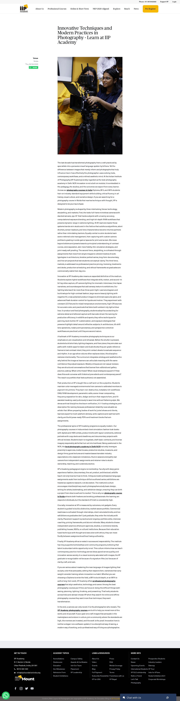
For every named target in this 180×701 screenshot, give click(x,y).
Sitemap (151, 666)
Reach (127, 9)
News (136, 9)
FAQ (111, 662)
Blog (94, 669)
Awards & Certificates (79, 662)
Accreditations (58, 659)
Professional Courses (57, 9)
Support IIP (164, 2)
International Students (139, 669)
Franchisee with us (116, 676)
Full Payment (97, 672)
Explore (116, 9)
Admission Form (59, 672)
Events (94, 666)
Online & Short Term (79, 9)
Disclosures (57, 662)
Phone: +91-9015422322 (147, 2)
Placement (75, 669)
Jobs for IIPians (154, 672)
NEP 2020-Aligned (101, 9)
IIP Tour (151, 669)
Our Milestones (59, 669)
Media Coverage (115, 666)
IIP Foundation (117, 699)
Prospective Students (156, 659)
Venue (35, 58)
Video (94, 662)
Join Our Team (76, 666)
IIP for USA (96, 679)
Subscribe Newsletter (100, 676)
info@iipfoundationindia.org (28, 673)
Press (111, 659)
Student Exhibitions (60, 676)
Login (174, 2)
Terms (111, 672)
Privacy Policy (114, 669)
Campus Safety (76, 659)
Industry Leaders (155, 662)
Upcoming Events (138, 666)
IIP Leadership (76, 672)
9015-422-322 (22, 669)
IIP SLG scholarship (138, 672)
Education (57, 666)
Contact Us (135, 659)
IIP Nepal (113, 679)
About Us (40, 9)
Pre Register (150, 9)
